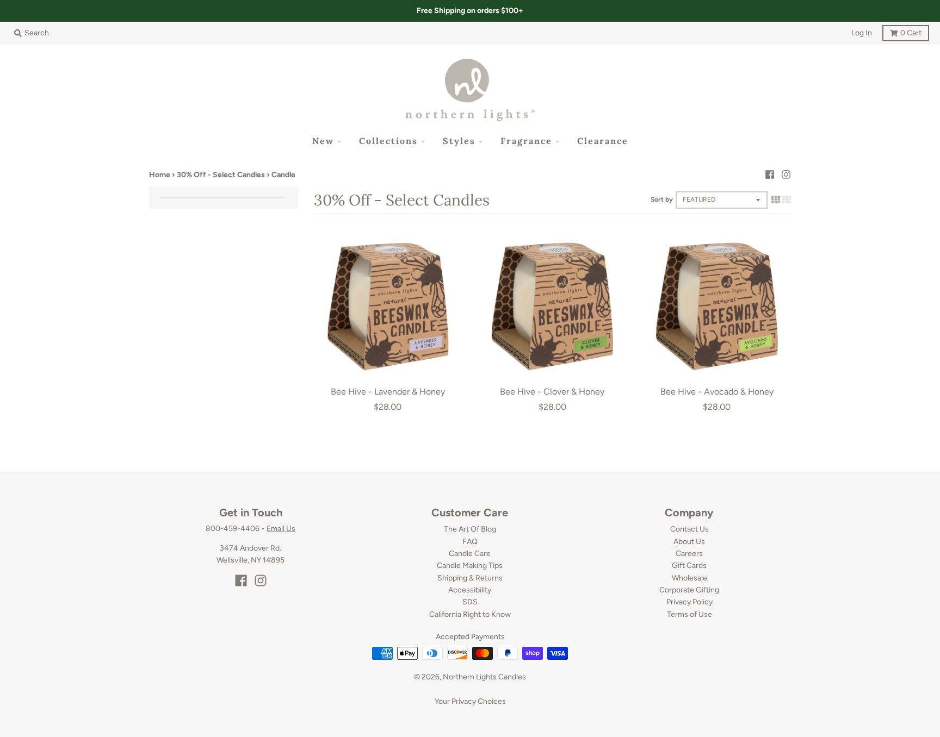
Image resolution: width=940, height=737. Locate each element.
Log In (861, 33)
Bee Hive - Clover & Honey (552, 391)
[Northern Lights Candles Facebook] (770, 174)
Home (159, 174)
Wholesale (689, 578)
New (323, 140)
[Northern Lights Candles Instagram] (786, 174)
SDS (470, 602)
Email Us (281, 528)
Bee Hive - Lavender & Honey (388, 391)
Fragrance (526, 140)
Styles (459, 140)
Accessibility (469, 590)
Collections (388, 140)
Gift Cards (689, 565)
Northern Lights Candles (484, 677)
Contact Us (689, 529)
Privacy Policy (689, 602)
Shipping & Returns (470, 578)
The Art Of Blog (470, 529)
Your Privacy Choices (470, 701)
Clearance (602, 140)
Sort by (662, 199)
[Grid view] (775, 199)
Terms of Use (689, 614)
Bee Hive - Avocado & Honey (717, 391)
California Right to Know (470, 614)
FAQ (470, 541)
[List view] (786, 199)
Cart (902, 31)
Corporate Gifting (689, 590)
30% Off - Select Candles (221, 174)
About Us (689, 541)
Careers (689, 553)
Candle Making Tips (470, 565)
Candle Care (470, 553)
